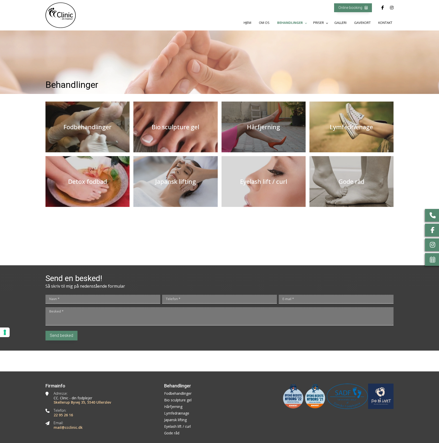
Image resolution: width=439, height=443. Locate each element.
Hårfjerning (173, 406)
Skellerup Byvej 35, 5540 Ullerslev (82, 402)
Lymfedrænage (176, 413)
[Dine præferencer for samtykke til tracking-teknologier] (5, 332)
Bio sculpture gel (178, 400)
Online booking (350, 8)
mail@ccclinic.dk (68, 427)
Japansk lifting (175, 420)
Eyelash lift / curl (177, 426)
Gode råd (171, 433)
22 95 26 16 (63, 415)
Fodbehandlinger (178, 393)
